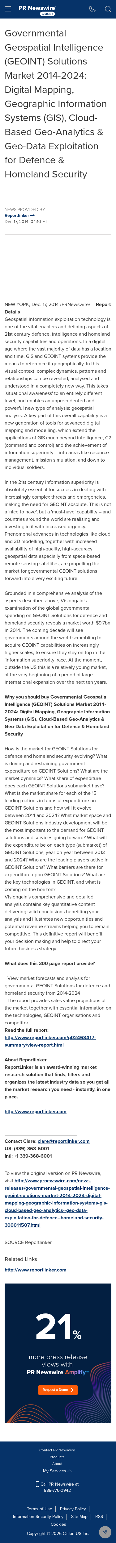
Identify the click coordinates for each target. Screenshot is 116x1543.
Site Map (79, 1516)
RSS (99, 1516)
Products (57, 1457)
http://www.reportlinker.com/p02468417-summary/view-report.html (50, 1041)
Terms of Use (39, 1509)
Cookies (58, 1524)
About (57, 1463)
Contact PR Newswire (57, 1450)
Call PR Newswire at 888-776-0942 (59, 1487)
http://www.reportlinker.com (36, 1111)
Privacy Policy (73, 1509)
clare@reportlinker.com (64, 1141)
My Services (55, 1471)
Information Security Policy (38, 1516)
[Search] (108, 9)
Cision (69, 1533)
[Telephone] (92, 9)
